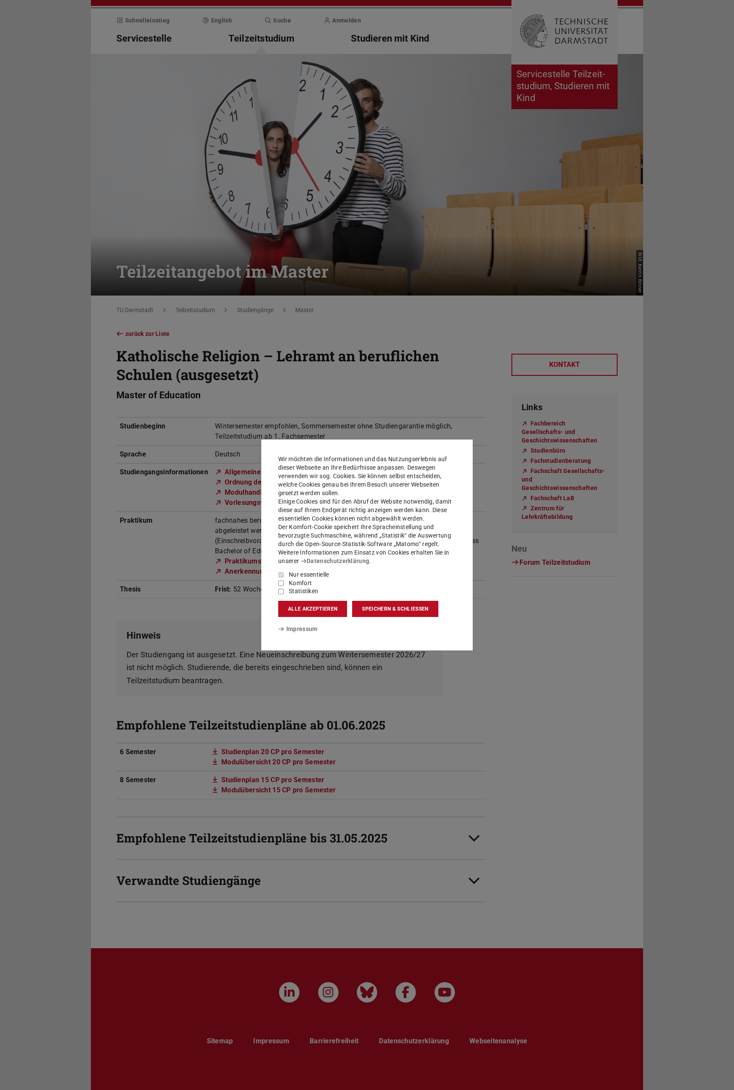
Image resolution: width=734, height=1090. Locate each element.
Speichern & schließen (395, 609)
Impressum (301, 628)
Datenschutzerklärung (338, 561)
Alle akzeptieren (312, 609)
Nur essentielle (309, 574)
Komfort (300, 583)
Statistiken (303, 591)
